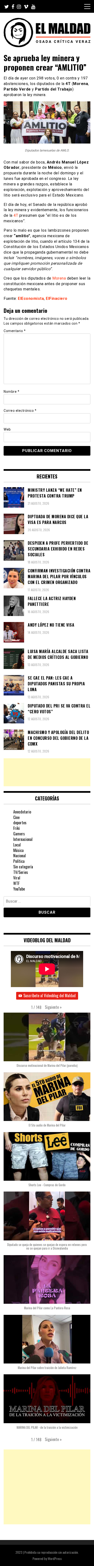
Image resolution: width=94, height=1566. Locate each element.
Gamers (19, 834)
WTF (16, 883)
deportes (20, 823)
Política (19, 861)
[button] (53, 1007)
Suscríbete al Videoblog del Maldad (49, 995)
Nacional (19, 855)
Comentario (15, 331)
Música (18, 850)
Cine (16, 817)
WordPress (55, 1558)
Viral (16, 878)
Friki (16, 828)
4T (15, 215)
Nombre (11, 391)
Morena (59, 278)
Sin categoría (23, 867)
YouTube (19, 889)
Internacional (23, 839)
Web (7, 429)
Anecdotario (22, 812)
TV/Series (20, 872)
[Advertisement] (47, 772)
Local (17, 845)
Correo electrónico (20, 411)
